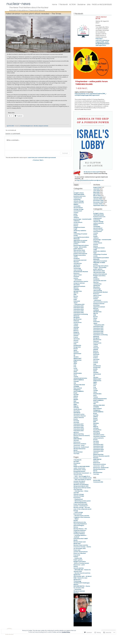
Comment (65, 153)
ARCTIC (76, 293)
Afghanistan (77, 360)
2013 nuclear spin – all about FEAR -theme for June (82, 577)
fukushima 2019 (78, 427)
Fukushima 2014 (79, 309)
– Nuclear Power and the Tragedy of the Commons (82, 516)
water (75, 214)
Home (54, 4)
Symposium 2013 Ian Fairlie (82, 488)
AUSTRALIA (77, 412)
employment (78, 198)
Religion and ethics (80, 255)
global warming (79, 434)
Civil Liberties (78, 489)
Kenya (76, 398)
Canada (76, 381)
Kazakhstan (77, 345)
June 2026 (96, 190)
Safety (76, 566)
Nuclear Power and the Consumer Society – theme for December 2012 (82, 546)
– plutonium (77, 280)
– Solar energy (78, 512)
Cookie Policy (66, 632)
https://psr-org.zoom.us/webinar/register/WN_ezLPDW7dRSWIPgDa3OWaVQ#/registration (102, 42)
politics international (80, 253)
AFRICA (76, 396)
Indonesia (77, 301)
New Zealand (78, 388)
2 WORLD (76, 289)
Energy (76, 510)
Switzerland (77, 353)
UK (74, 355)
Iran (75, 365)
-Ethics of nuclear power (81, 563)
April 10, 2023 (10, 126)
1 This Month (63, 4)
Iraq (75, 366)
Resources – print (79, 565)
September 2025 (98, 205)
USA (75, 383)
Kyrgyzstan (77, 347)
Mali (75, 401)
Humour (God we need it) (82, 435)
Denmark (77, 334)
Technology (77, 581)
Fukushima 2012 (79, 306)
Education (77, 266)
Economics (77, 497)
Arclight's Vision (79, 193)
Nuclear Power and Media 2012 (80, 542)
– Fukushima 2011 (79, 304)
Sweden (76, 352)
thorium (76, 440)
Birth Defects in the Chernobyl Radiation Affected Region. (80, 523)
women (76, 224)
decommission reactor (81, 281)
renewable (77, 206)
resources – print (79, 445)
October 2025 (97, 204)
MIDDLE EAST (77, 358)
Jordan (76, 370)
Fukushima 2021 (79, 430)
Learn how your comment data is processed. (42, 157)
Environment (78, 514)
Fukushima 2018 (79, 425)
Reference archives (80, 444)
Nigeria (76, 406)
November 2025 (98, 202)
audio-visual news (79, 468)
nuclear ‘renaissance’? (81, 506)
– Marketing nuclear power (82, 501)
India (75, 299)
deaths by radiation (80, 230)
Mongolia (77, 317)
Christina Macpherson (26, 126)
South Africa (77, 409)
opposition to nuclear (80, 240)
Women (76, 288)
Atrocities (77, 284)
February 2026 (97, 197)
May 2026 (96, 192)
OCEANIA (76, 386)
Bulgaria (76, 332)
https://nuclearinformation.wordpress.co (89, 180)
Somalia (76, 407)
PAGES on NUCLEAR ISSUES (102, 4)
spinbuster (77, 265)
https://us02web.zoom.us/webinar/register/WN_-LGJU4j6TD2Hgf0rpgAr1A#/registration (91, 94)
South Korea (77, 322)
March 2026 (97, 195)
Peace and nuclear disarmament (81, 550)
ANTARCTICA (78, 291)
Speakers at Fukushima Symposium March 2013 (81, 485)
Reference (77, 442)
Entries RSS (96, 480)
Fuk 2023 (76, 422)
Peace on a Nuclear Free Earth (80, 554)
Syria (75, 375)
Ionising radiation (79, 533)
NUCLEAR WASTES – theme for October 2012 (82, 587)
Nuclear (76, 437)
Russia (76, 348)
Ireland (76, 342)
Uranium (76, 276)
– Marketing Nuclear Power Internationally (80, 503)
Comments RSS (98, 482)
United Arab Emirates (80, 378)
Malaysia (76, 316)
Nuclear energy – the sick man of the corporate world (82, 508)
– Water (76, 519)
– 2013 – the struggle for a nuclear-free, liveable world (82, 477)
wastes (76, 278)
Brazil (75, 393)
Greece (76, 340)
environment (78, 211)
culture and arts (79, 202)
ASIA (75, 294)
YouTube (76, 453)
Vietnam (76, 327)
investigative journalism (81, 237)
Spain (75, 350)
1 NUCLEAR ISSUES (79, 194)
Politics (76, 556)
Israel (75, 368)
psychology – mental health (82, 219)
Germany (77, 339)
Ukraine (36, 126)
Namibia (76, 403)
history (76, 225)
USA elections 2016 (79, 252)
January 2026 (97, 199)
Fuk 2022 (76, 421)
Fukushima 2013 (79, 307)
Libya (75, 371)
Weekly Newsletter (80, 448)
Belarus (76, 330)
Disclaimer (81, 4)
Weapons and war (79, 591)
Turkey (76, 325)
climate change (79, 201)
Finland (76, 335)
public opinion (78, 248)
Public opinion (78, 560)
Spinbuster (77, 574)
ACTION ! (72, 4)
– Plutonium (77, 589)
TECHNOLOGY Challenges (82, 583)
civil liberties (78, 263)
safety (76, 257)
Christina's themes (80, 416)
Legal (75, 229)
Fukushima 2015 (79, 311)
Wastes (76, 584)
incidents (77, 258)
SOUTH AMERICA (79, 391)
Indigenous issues (79, 532)
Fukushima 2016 (79, 312)
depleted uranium (79, 286)
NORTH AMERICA (79, 380)
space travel (78, 275)
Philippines (77, 389)
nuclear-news (18, 3)
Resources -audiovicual (81, 447)
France (76, 337)
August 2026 (97, 187)
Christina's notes (79, 414)
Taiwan (76, 324)
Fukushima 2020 (79, 429)
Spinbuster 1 (77, 579)
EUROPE (76, 329)
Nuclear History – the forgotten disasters (80, 529)
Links (88, 4)
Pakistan (76, 321)
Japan (76, 303)
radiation (77, 221)
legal (75, 232)
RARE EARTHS (78, 439)
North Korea (77, 319)
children (76, 217)
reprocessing (78, 270)
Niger (75, 404)
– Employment (78, 499)
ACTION (76, 394)
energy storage (78, 209)
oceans (76, 212)
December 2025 (98, 200)
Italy (75, 344)
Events (76, 419)
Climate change (79, 494)
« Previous (36, 160)
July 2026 (96, 189)
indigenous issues (79, 227)
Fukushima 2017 (79, 424)
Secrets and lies (79, 568)
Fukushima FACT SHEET (81, 538)
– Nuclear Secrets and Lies (82, 573)
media (76, 235)
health (76, 216)
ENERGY (76, 204)
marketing (77, 199)
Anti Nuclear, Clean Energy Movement (80, 470)
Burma (76, 296)
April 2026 (96, 194)
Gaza (75, 363)
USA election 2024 (79, 250)
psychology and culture (81, 245)
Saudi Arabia (78, 373)
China (75, 298)
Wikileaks (77, 239)
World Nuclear (78, 452)
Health (76, 520)
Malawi (76, 399)
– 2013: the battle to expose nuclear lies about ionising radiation (82, 481)
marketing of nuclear (80, 234)
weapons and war (43, 126)
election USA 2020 (79, 384)
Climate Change (79, 496)
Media (76, 540)
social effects (78, 222)
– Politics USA (78, 558)
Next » (42, 160)
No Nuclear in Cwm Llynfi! (92, 172)
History (76, 527)
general (76, 432)
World (75, 450)
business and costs (80, 196)
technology (77, 268)
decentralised (78, 207)
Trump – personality (80, 247)
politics (76, 243)
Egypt (75, 362)
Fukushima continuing (81, 314)
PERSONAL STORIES (79, 242)
